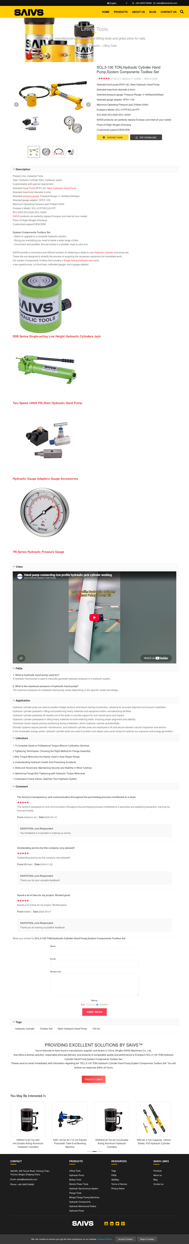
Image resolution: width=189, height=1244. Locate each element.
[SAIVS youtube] (106, 1223)
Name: (53, 946)
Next (88, 104)
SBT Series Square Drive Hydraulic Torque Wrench (111, 1141)
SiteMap (115, 1179)
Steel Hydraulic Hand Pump (61, 188)
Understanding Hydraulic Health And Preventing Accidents (45, 762)
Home (82, 45)
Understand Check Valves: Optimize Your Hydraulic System (46, 779)
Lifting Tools (109, 45)
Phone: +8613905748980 (22, 1184)
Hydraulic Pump (76, 1175)
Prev (16, 104)
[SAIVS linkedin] (112, 1223)
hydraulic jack (85, 260)
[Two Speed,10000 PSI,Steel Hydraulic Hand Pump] (46, 369)
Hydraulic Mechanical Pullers (82, 1206)
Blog (152, 12)
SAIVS (16, 216)
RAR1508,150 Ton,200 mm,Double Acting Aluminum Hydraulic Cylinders (154, 1143)
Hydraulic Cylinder (104, 252)
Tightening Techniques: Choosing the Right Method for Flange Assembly (53, 751)
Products (121, 12)
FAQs (114, 1175)
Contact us (168, 12)
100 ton (96, 1028)
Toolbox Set (46, 1028)
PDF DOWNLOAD (148, 137)
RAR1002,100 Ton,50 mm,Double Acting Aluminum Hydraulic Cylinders (70, 1143)
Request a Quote (93, 1079)
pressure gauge (31, 196)
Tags (113, 1170)
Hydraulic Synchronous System (83, 1188)
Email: (53, 958)
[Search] (182, 11)
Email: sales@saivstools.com (23, 1179)
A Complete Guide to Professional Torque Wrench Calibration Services (52, 745)
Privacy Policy (105, 1239)
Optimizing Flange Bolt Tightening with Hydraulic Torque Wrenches (50, 773)
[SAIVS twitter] (117, 1223)
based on (127, 78)
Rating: (94, 1000)
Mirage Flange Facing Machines (84, 1197)
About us (138, 12)
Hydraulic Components (80, 1201)
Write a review (151, 78)
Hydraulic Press (76, 1210)
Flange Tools (75, 1192)
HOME (105, 12)
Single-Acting (71, 260)
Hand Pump (29, 188)
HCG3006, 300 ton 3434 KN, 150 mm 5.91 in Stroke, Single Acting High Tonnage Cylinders (28, 1143)
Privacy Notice (118, 1188)
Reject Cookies (147, 1239)
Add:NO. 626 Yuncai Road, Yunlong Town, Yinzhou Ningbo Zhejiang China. (30, 1172)
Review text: (55, 971)
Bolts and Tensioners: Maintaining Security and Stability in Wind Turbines (53, 767)
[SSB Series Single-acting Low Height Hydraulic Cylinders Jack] (94, 302)
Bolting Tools (75, 1179)
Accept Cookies (125, 1239)
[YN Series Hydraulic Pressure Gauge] (94, 513)
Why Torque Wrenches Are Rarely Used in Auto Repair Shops (47, 756)
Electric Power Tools (78, 1184)
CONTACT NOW (115, 137)
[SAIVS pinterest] (123, 1223)
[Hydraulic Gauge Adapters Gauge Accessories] (94, 440)
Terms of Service (119, 1184)
